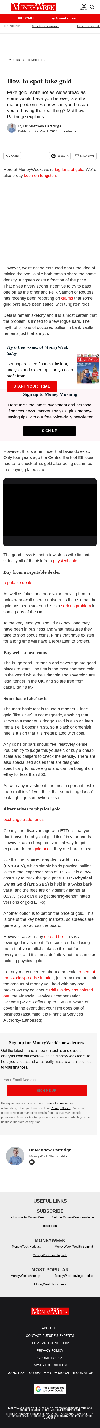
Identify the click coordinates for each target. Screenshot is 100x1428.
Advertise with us (50, 1365)
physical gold (65, 561)
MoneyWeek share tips (26, 1276)
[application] (50, 510)
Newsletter (87, 156)
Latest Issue (50, 1226)
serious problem (76, 606)
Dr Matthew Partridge (42, 126)
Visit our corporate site (65, 1410)
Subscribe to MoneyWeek (27, 1217)
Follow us (63, 156)
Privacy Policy (50, 1350)
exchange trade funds (23, 819)
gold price (42, 848)
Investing (13, 60)
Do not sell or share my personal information (50, 1373)
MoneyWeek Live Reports (50, 1255)
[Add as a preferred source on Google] (50, 1389)
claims (67, 298)
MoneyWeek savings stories (74, 1276)
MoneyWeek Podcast (26, 1246)
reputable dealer (18, 582)
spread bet (54, 936)
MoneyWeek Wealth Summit (74, 1246)
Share (15, 156)
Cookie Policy (50, 1358)
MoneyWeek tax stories (50, 1284)
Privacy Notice (60, 1108)
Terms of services (56, 1103)
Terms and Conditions (50, 1343)
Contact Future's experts (50, 1335)
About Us (50, 1328)
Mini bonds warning (46, 26)
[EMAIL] (33, 1162)
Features (69, 131)
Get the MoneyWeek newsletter (73, 1217)
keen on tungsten (40, 175)
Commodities (36, 60)
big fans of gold (69, 169)
